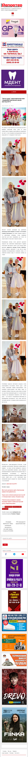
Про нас (9, 751)
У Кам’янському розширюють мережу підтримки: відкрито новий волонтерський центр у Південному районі (12, 501)
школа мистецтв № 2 (12, 483)
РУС (13, 15)
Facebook (13, 513)
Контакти (17, 753)
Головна (4, 751)
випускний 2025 (8, 506)
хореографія (5, 508)
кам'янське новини (17, 506)
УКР (13, 13)
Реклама (11, 753)
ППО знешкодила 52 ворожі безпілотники (20, 522)
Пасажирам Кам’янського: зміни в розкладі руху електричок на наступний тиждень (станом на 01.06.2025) (8, 526)
